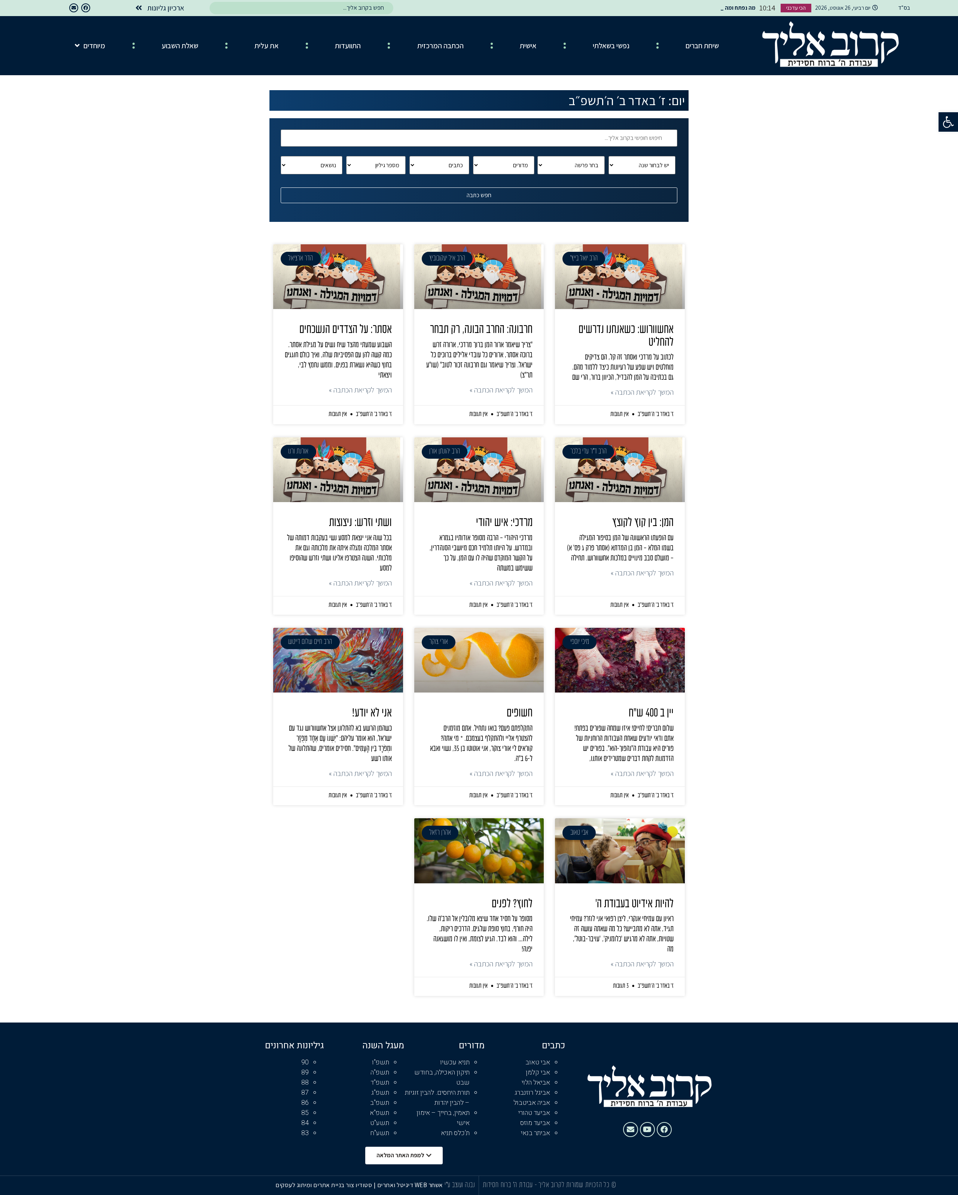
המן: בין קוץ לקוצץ (643, 523)
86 (305, 1103)
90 (305, 1062)
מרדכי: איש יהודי (504, 523)
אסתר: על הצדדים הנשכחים (345, 330)
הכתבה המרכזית (440, 46)
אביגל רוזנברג (532, 1093)
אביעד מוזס (535, 1123)
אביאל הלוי (536, 1083)
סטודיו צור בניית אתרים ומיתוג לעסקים (323, 1185)
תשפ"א (379, 1113)
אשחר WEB (429, 1185)
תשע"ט (379, 1123)
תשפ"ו (380, 1062)
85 (305, 1113)
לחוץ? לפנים (512, 904)
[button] (948, 122)
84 (305, 1123)
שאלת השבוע (180, 46)
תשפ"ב (379, 1103)
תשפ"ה (379, 1072)
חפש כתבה (479, 195)
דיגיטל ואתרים (396, 1185)
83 (305, 1133)
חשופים (520, 713)
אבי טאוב (537, 1062)
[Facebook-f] (85, 7)
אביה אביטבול (531, 1103)
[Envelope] (73, 7)
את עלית (266, 46)
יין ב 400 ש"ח (651, 713)
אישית (528, 46)
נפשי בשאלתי (611, 46)
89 (305, 1072)
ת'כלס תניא (455, 1133)
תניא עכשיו (455, 1062)
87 (305, 1093)
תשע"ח (379, 1133)
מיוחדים (94, 46)
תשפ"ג (380, 1093)
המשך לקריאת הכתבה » (642, 392)
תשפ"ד (379, 1083)
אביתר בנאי (535, 1133)
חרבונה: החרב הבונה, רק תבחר (481, 330)
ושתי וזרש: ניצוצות (360, 523)
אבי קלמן (538, 1072)
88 (305, 1083)
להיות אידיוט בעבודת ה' (634, 904)
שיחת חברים (702, 46)
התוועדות (348, 46)
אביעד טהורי (534, 1113)
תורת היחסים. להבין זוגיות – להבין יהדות (437, 1098)
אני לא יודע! (372, 713)
